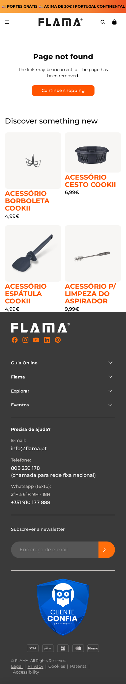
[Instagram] (25, 340)
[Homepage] (60, 22)
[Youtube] (36, 340)
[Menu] (7, 22)
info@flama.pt (29, 449)
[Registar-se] (106, 550)
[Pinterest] (57, 340)
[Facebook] (14, 340)
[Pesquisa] (103, 22)
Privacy (35, 666)
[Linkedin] (47, 340)
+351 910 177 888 (30, 502)
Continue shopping (63, 90)
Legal (17, 666)
